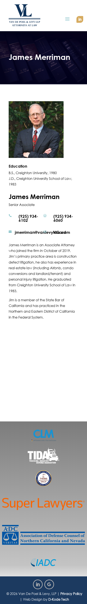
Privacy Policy (71, 594)
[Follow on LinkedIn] (79, 19)
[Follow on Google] (49, 584)
